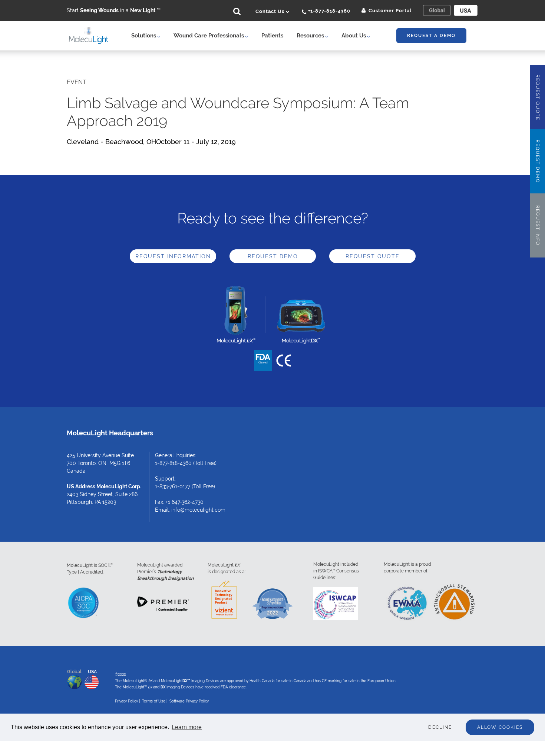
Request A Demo (431, 35)
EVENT (76, 82)
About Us (354, 35)
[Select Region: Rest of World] (436, 10)
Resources (311, 35)
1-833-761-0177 (172, 486)
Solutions (144, 35)
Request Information (173, 256)
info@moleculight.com (198, 510)
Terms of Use (153, 701)
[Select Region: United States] (466, 10)
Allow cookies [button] (500, 727)
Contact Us (270, 11)
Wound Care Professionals (209, 35)
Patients (272, 35)
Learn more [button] (187, 727)
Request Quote (373, 256)
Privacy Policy (126, 701)
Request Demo (273, 256)
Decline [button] (440, 727)
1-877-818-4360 (173, 463)
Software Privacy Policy (189, 701)
